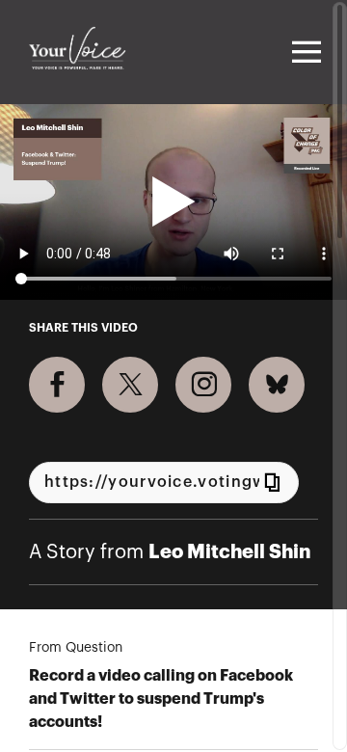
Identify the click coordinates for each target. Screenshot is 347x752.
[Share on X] (130, 385)
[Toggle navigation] (303, 52)
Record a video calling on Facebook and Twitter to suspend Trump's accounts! (161, 699)
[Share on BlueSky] (277, 385)
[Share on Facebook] (57, 385)
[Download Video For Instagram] (203, 385)
